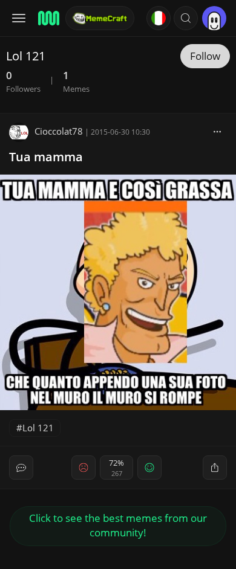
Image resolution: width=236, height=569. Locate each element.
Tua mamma (46, 157)
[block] (217, 131)
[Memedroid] (47, 18)
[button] (186, 18)
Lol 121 (38, 428)
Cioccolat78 (58, 131)
